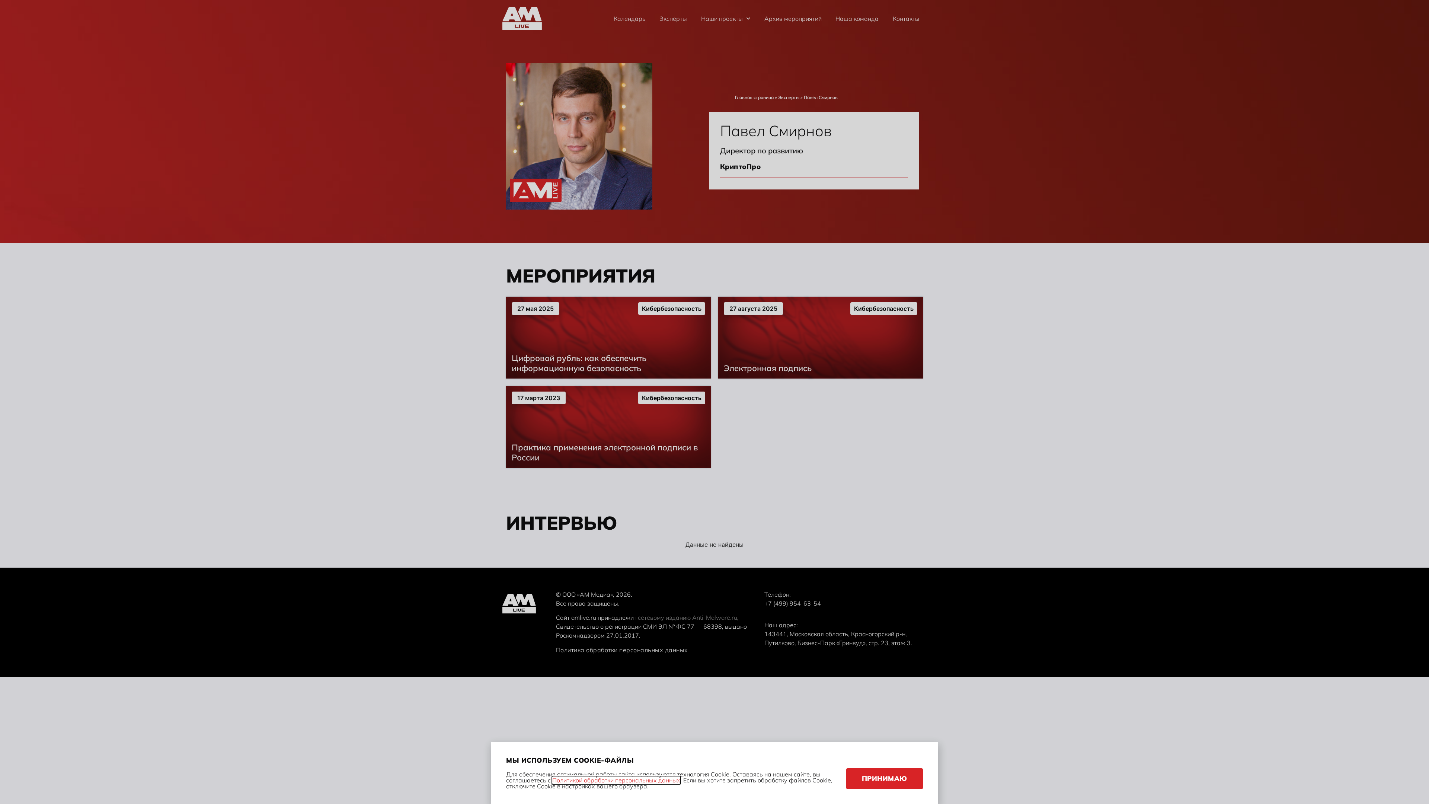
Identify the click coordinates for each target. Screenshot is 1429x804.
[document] (714, 402)
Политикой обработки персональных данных (616, 780)
